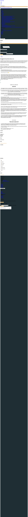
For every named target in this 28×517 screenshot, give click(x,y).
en (1, 2)
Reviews (3, 13)
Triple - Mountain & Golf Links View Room (7, 19)
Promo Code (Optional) (3, 53)
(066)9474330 (2, 0)
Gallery (2, 32)
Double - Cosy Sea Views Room (6, 22)
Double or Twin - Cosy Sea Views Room (7, 16)
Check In (1, 46)
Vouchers (2, 197)
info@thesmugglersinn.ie (3, 143)
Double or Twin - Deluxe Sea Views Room (7, 17)
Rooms (2, 15)
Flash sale (3, 24)
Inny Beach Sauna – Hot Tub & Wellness (7, 30)
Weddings (2, 195)
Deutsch (2, 184)
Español (2, 185)
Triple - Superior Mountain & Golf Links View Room (8, 21)
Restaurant (3, 29)
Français (2, 186)
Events (3, 11)
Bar (2, 28)
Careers (3, 14)
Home (2, 10)
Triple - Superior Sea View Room (6, 20)
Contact (2, 33)
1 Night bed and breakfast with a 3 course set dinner (8, 25)
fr (0, 37)
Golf (2, 31)
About (2, 12)
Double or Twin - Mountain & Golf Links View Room (8, 18)
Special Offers (3, 193)
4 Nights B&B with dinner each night (6, 26)
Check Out (1, 47)
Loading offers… (4, 23)
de (0, 35)
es (1, 3)
